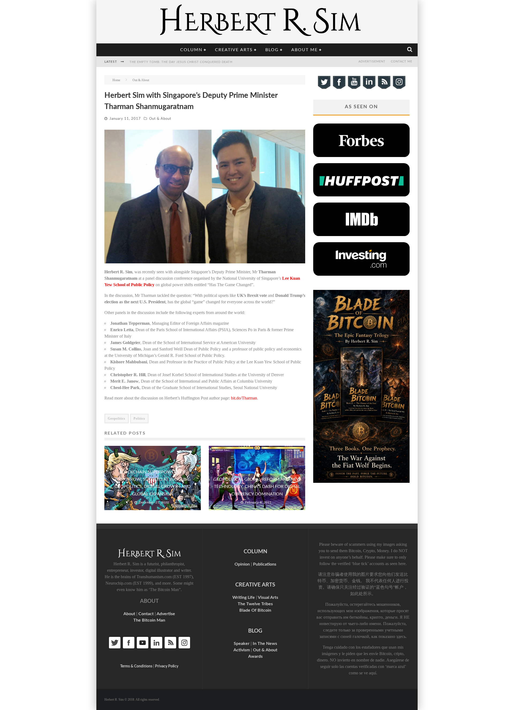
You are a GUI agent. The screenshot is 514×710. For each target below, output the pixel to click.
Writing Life (243, 597)
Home (116, 80)
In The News (265, 643)
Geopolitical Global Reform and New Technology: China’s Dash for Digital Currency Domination (257, 486)
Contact (146, 614)
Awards (255, 656)
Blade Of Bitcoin (255, 610)
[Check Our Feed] (383, 88)
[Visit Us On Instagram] (398, 88)
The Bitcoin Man (149, 620)
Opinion (242, 564)
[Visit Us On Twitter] (323, 88)
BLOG (255, 631)
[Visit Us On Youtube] (353, 88)
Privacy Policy (166, 666)
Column (191, 50)
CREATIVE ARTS (255, 585)
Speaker (242, 643)
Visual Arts (268, 597)
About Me (304, 50)
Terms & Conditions (136, 666)
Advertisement (372, 61)
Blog (272, 50)
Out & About (160, 119)
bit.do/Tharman (244, 398)
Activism (241, 650)
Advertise (166, 614)
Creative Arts (234, 50)
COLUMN (255, 551)
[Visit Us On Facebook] (338, 88)
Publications (264, 564)
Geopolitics (116, 418)
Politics (139, 418)
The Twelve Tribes (255, 604)
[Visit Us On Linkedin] (368, 88)
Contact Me (401, 61)
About (129, 614)
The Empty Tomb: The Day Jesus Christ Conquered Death (181, 62)
